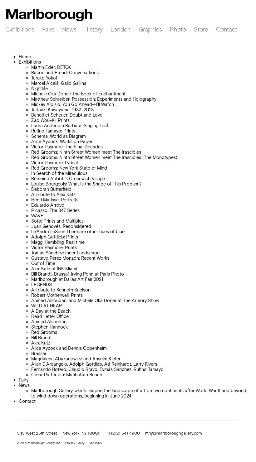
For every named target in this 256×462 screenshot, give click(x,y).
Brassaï (38, 353)
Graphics (150, 29)
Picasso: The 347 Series (55, 210)
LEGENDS (41, 284)
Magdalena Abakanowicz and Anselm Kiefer (76, 358)
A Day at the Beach (51, 311)
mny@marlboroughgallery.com (173, 433)
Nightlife (39, 88)
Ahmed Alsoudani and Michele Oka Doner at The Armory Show (95, 300)
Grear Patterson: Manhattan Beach (66, 374)
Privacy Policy (75, 443)
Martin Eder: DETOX (51, 67)
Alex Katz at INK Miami (54, 268)
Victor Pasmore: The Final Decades (67, 146)
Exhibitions (20, 29)
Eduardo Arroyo (47, 205)
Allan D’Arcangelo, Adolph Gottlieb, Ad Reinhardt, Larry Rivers (94, 364)
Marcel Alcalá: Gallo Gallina (58, 83)
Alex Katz (40, 342)
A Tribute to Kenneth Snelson (61, 289)
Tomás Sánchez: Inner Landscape (65, 252)
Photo (178, 29)
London (121, 29)
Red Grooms (44, 332)
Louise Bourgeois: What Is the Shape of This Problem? (86, 183)
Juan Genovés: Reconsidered (61, 226)
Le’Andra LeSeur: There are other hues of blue (78, 231)
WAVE (37, 215)
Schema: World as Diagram (58, 136)
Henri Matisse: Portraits (54, 199)
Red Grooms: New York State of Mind (69, 168)
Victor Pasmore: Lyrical (54, 162)
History (93, 29)
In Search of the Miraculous (59, 173)
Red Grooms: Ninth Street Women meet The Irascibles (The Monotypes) (104, 157)
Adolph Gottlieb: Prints (54, 236)
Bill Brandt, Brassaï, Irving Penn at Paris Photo (77, 274)
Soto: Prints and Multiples (57, 221)
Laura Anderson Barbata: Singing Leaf (69, 125)
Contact (226, 29)
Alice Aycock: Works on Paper (61, 141)
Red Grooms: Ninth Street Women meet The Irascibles (86, 152)
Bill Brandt (41, 337)
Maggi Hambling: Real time (58, 242)
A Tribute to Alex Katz (53, 194)
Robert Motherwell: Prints (57, 295)
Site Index (95, 443)
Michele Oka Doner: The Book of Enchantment (78, 93)
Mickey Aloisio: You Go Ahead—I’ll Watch (72, 104)
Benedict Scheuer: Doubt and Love (66, 115)
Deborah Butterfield (51, 189)
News (69, 29)
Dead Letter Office (50, 316)
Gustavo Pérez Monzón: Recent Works (70, 258)
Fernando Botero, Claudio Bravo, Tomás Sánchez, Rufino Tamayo (97, 369)
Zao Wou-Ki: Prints (50, 120)
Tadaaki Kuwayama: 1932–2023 (62, 109)
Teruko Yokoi (44, 77)
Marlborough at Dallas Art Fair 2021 (67, 279)
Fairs (48, 29)
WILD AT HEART (47, 305)
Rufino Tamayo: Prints (53, 130)
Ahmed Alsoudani (49, 321)
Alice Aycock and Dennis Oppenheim (69, 348)
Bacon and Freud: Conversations (65, 72)
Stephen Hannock (49, 327)
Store (201, 29)
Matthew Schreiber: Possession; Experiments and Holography (93, 99)
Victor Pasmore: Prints (54, 247)
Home (25, 56)
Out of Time (43, 263)
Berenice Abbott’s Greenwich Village (68, 178)
